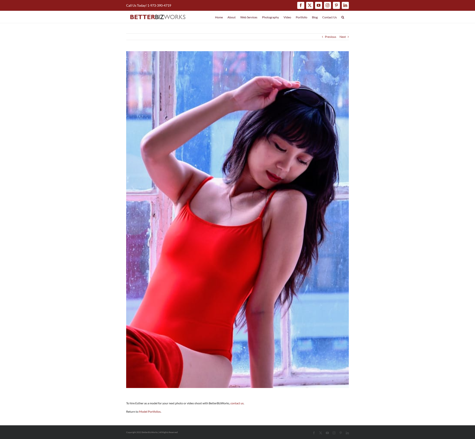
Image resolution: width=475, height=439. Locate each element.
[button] (342, 17)
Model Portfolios (150, 411)
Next (343, 36)
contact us (237, 403)
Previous (330, 36)
